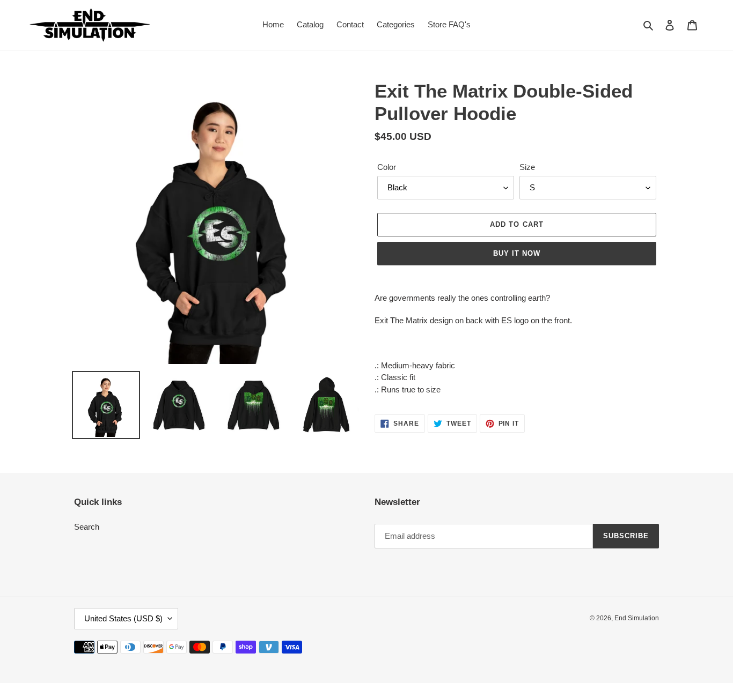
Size (527, 167)
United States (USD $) (123, 618)
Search (86, 526)
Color (386, 167)
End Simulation (636, 618)
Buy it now (516, 253)
